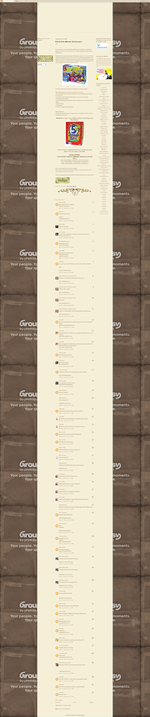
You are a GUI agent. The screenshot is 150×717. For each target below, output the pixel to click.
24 (93, 432)
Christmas (104, 105)
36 (93, 536)
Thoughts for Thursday (104, 183)
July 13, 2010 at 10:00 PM (66, 237)
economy (104, 199)
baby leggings (104, 192)
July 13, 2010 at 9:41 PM (66, 228)
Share (56, 44)
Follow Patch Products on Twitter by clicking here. (75, 163)
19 (93, 390)
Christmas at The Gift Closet (104, 109)
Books (104, 98)
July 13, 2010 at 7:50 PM (66, 220)
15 (93, 352)
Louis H (60, 474)
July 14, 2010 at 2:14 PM (66, 338)
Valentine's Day (104, 188)
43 (93, 611)
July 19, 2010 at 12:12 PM (66, 543)
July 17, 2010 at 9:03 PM (66, 394)
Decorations (104, 117)
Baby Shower (104, 91)
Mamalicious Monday (104, 162)
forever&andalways (63, 241)
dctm (60, 211)
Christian (104, 101)
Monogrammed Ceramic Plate (104, 166)
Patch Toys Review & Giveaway (68, 41)
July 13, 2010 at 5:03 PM (66, 208)
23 (93, 424)
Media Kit (104, 164)
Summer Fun (104, 180)
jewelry (104, 208)
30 (93, 481)
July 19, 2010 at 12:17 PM (66, 553)
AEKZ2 (60, 409)
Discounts (104, 121)
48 (93, 653)
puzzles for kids (84, 56)
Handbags (104, 142)
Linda (60, 319)
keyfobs (104, 210)
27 (93, 455)
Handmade (104, 144)
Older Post (91, 702)
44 (93, 619)
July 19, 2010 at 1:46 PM (66, 625)
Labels (104, 155)
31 (93, 489)
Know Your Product (104, 153)
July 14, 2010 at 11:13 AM (66, 327)
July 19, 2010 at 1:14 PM (66, 615)
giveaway (104, 204)
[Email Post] (67, 186)
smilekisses (61, 380)
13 (93, 330)
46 (93, 637)
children (104, 194)
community (104, 197)
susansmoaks (61, 653)
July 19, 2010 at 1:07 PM (66, 564)
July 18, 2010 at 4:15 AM (66, 413)
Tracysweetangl (62, 645)
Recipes (104, 178)
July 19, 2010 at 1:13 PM (66, 608)
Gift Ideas (104, 135)
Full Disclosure (104, 134)
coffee (104, 196)
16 (93, 360)
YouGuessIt (61, 390)
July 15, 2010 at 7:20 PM (66, 386)
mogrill (60, 250)
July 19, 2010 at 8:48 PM (66, 649)
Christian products (104, 103)
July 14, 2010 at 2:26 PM (66, 357)
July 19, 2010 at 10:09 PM (66, 673)
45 (93, 628)
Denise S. (61, 432)
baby (104, 190)
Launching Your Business (104, 157)
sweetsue (61, 232)
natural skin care (104, 213)
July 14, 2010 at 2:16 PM (66, 349)
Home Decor (104, 148)
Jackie (60, 331)
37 (93, 547)
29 (93, 474)
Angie (60, 677)
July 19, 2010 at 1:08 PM (66, 587)
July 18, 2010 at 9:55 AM (66, 420)
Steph (60, 416)
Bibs (104, 94)
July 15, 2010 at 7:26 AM (66, 377)
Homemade (104, 149)
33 (93, 504)
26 (93, 447)
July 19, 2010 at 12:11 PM (66, 532)
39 (93, 567)
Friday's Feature (104, 132)
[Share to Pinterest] (75, 186)
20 (93, 398)
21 (93, 409)
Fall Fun (104, 125)
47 (93, 645)
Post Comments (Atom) (66, 705)
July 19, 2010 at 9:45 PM (66, 659)
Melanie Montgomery (63, 662)
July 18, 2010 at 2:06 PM (66, 459)
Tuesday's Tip (104, 187)
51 (93, 684)
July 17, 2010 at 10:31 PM (66, 405)
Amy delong (61, 512)
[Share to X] (72, 186)
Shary (60, 360)
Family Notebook (104, 126)
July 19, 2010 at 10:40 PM (66, 681)
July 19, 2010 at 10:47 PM (66, 688)
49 (93, 662)
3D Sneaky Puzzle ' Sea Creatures (74, 92)
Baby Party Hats (104, 89)
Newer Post (57, 702)
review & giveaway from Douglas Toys (67, 51)
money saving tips (104, 211)
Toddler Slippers (104, 185)
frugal (104, 203)
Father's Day (104, 128)
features (104, 201)
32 (93, 497)
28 (93, 463)
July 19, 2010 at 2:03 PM (66, 642)
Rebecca (61, 637)
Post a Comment (58, 700)
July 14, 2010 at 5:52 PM (66, 366)
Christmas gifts (104, 110)
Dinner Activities (104, 119)
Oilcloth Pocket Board (104, 172)
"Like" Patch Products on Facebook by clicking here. (75, 162)
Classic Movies (104, 112)
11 (93, 309)
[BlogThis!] (71, 186)
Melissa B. (61, 455)
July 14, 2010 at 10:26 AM (66, 283)
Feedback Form (104, 130)
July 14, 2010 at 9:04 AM (66, 272)
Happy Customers (104, 146)
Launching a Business (104, 158)
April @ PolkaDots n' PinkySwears (66, 276)
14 (93, 341)
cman (60, 692)
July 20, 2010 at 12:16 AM (66, 696)
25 (93, 439)
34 (93, 512)
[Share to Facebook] (74, 186)
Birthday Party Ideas (104, 96)
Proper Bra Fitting (104, 176)
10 (93, 297)
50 (93, 677)
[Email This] (69, 186)
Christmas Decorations (104, 107)
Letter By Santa (104, 160)
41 (93, 591)
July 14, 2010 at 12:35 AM (66, 258)
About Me (104, 87)
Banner (104, 93)
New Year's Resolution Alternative (104, 170)
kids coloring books (74, 57)
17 (93, 370)
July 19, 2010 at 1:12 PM (66, 600)
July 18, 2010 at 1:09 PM (66, 451)
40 (93, 580)
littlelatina (61, 352)
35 (93, 523)
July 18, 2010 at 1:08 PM (66, 436)
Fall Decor (104, 123)
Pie (104, 174)
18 (93, 380)
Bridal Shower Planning (104, 100)
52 (93, 692)
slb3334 (60, 224)
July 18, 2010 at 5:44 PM (66, 486)
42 (93, 603)
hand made (104, 206)
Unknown (61, 547)
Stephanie (61, 202)
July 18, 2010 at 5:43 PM (66, 478)
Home (75, 702)
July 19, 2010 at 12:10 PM (66, 520)
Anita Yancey (62, 370)
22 (93, 416)
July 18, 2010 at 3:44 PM (66, 470)
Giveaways (104, 139)
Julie (60, 619)
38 (93, 556)
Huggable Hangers (104, 151)
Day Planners (104, 116)
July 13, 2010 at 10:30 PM (66, 247)
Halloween (104, 141)
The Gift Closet (75, 33)
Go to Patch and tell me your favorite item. (75, 160)
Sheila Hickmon (62, 556)
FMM (60, 261)
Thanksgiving (104, 181)
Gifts (104, 137)
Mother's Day (104, 167)
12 (93, 319)
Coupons (104, 114)
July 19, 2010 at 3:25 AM (66, 509)
